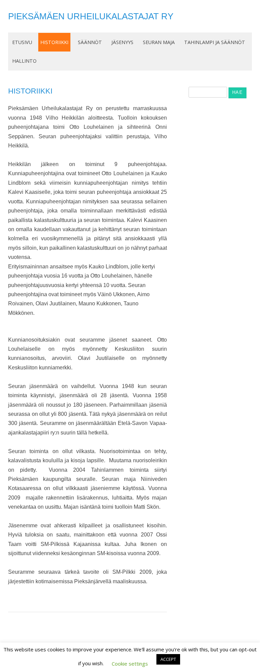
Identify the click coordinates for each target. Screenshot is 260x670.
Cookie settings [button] (130, 663)
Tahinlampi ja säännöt (214, 42)
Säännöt (90, 42)
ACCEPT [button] (168, 659)
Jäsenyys (122, 42)
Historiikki (54, 42)
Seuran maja (159, 42)
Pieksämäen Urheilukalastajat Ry (90, 16)
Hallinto (24, 61)
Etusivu (22, 42)
